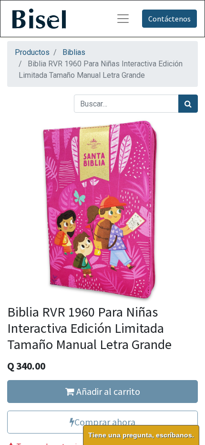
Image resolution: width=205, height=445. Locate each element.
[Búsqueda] (188, 104)
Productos (32, 52)
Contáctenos (169, 18)
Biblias (73, 52)
